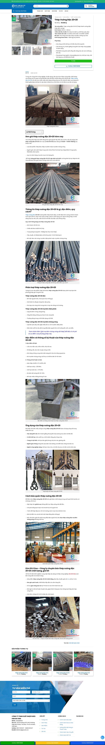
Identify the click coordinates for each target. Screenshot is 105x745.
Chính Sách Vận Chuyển (66, 732)
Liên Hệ (66, 11)
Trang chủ (58, 17)
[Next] (49, 30)
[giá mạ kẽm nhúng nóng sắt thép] (53, 331)
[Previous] (14, 30)
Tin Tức (61, 11)
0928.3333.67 (29, 728)
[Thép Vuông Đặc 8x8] (21, 661)
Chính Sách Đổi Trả (65, 735)
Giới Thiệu (47, 11)
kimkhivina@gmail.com (22, 730)
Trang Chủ (40, 11)
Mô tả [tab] (27, 73)
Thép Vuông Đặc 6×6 (42, 673)
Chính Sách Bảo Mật (65, 719)
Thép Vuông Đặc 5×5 (84, 673)
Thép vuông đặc (30, 214)
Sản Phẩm (54, 11)
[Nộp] (67, 6)
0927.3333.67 (20, 728)
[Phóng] (13, 43)
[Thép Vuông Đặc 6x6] (42, 661)
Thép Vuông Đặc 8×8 (21, 673)
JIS (68, 579)
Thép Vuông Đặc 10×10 (62, 673)
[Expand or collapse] (41, 132)
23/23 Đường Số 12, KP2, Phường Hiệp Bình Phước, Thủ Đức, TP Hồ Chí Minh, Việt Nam (23, 724)
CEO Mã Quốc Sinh (74, 643)
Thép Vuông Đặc (76, 17)
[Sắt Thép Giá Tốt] (21, 6)
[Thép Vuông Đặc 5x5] (83, 661)
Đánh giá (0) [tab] (34, 73)
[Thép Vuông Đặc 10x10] (63, 661)
